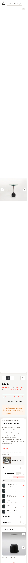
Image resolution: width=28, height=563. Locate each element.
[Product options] (23, 534)
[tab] (4, 477)
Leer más (5, 449)
